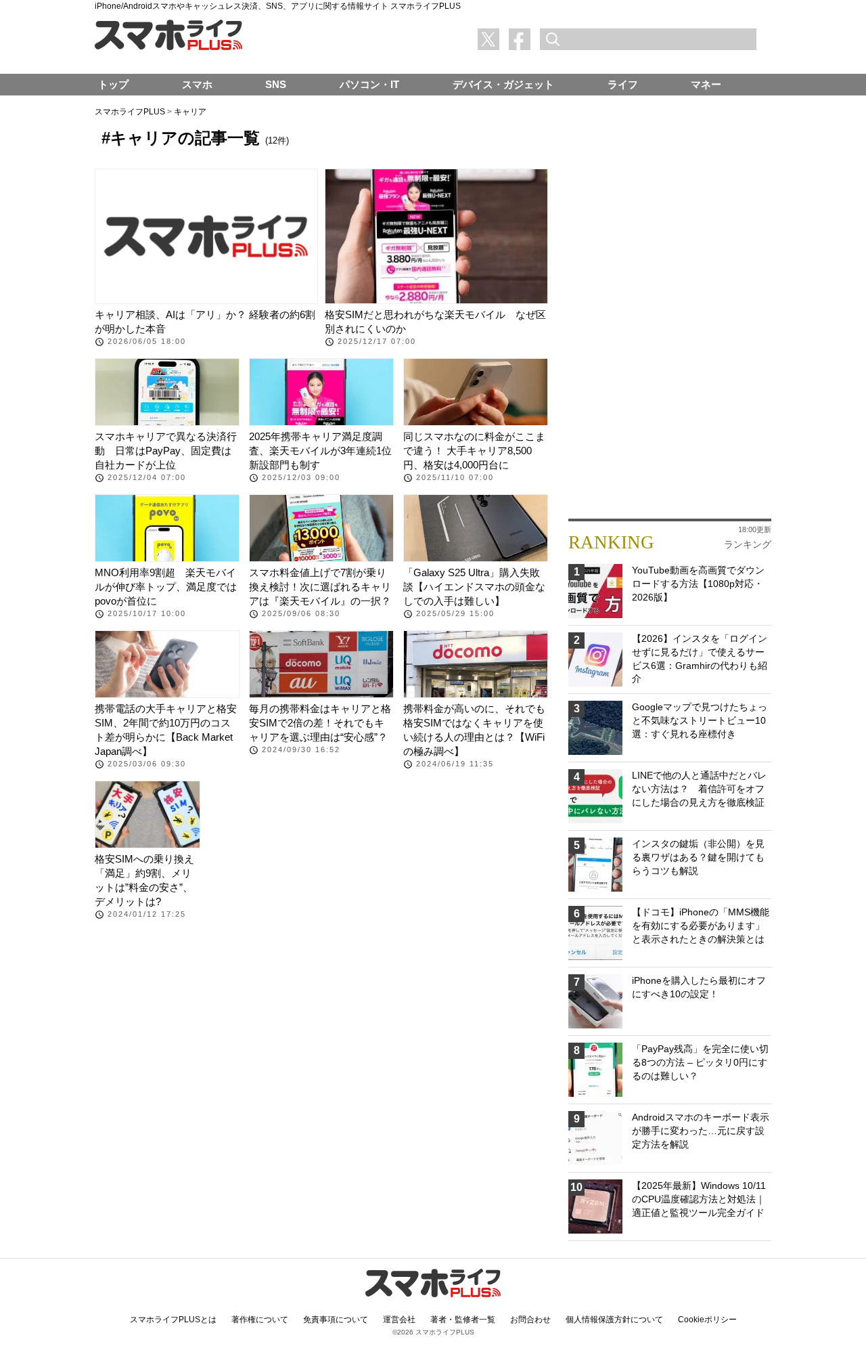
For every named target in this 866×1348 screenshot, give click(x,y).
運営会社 (399, 1319)
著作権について (259, 1319)
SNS (275, 84)
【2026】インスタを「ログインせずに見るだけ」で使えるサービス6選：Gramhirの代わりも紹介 (699, 658)
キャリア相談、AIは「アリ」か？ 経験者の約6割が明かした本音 (205, 321)
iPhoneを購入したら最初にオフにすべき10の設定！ (699, 987)
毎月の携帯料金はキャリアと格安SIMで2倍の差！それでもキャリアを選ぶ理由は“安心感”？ (320, 723)
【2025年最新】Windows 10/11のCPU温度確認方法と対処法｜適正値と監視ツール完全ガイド (699, 1198)
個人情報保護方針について (614, 1319)
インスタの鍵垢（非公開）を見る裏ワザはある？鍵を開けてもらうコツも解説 (698, 856)
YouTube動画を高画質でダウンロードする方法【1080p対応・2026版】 (698, 583)
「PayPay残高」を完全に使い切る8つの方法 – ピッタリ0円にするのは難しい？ (700, 1062)
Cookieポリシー (707, 1319)
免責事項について (335, 1319)
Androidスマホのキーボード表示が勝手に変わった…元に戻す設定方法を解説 (700, 1130)
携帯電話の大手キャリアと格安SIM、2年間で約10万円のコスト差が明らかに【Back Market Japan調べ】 (166, 730)
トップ (113, 84)
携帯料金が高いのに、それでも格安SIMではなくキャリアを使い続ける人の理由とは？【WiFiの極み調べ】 (474, 730)
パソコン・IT (369, 84)
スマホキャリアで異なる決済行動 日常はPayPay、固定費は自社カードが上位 (166, 451)
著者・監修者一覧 (462, 1319)
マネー (706, 84)
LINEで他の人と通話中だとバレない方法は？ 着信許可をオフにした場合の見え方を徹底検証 (699, 788)
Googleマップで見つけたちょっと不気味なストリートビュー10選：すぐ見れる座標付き (699, 720)
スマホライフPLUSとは (173, 1319)
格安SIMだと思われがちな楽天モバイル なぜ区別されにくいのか (435, 321)
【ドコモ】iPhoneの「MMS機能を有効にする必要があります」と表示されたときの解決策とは (700, 925)
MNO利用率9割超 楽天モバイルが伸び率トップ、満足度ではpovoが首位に (166, 587)
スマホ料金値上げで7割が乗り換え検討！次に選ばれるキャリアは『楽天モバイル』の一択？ (320, 587)
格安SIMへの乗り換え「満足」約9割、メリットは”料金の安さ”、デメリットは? (144, 880)
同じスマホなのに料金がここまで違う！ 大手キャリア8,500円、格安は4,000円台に (474, 451)
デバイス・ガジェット (503, 84)
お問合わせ (530, 1319)
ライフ (623, 84)
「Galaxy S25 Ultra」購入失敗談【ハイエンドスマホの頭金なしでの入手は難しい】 (474, 587)
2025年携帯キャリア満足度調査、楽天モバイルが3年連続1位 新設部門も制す (321, 451)
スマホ (197, 84)
